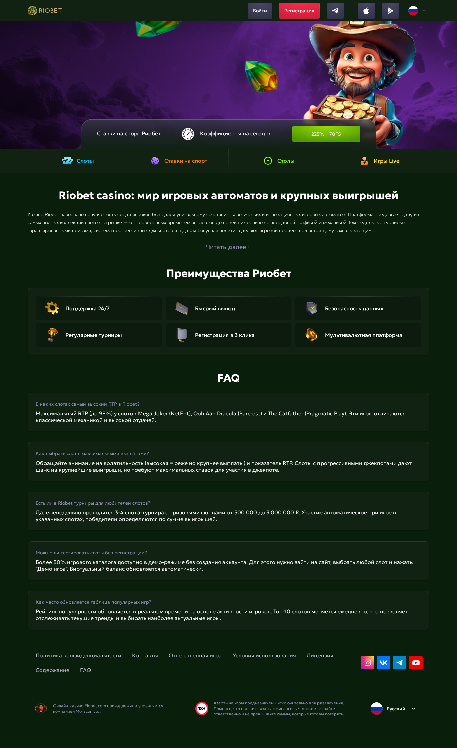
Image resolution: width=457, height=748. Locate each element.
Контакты (145, 655)
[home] (45, 10)
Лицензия (320, 655)
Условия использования (264, 655)
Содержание (52, 670)
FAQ (85, 670)
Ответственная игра (195, 655)
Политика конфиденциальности (78, 655)
